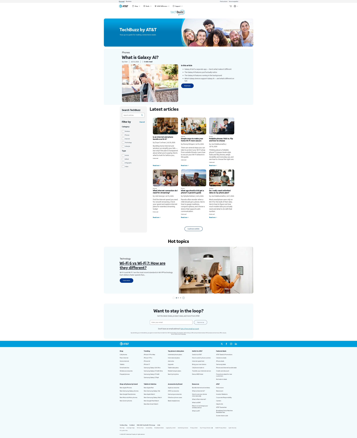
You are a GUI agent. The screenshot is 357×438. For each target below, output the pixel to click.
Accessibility (149, 427)
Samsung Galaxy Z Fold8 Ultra (153, 371)
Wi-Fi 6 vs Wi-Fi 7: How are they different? (142, 265)
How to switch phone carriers (201, 358)
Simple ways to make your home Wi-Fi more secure (192, 139)
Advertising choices (183, 427)
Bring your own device (199, 364)
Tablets (122, 364)
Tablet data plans (173, 368)
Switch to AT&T (197, 354)
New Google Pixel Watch (151, 401)
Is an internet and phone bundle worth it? (163, 138)
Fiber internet (124, 358)
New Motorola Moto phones (128, 397)
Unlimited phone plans (175, 354)
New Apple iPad (149, 388)
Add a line (171, 361)
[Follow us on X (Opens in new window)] (221, 344)
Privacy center (194, 427)
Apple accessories (173, 388)
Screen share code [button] (222, 415)
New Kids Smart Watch (151, 404)
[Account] (236, 6)
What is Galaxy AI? (140, 57)
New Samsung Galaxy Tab (152, 391)
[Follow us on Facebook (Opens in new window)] (226, 344)
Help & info (219, 404)
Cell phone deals (221, 358)
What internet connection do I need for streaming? (165, 191)
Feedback (132, 425)
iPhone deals (220, 361)
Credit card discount (222, 371)
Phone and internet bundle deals (226, 368)
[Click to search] (142, 115)
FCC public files (124, 430)
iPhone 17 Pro (148, 358)
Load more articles (193, 229)
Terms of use (140, 427)
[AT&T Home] (123, 6)
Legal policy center (171, 427)
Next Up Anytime (173, 374)
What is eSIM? (196, 402)
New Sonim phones (126, 401)
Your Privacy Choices (205, 427)
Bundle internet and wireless (201, 388)
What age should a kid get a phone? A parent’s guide (192, 191)
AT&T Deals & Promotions (224, 354)
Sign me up (200, 322)
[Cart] (230, 6)
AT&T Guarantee (221, 407)
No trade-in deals (221, 379)
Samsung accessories (175, 394)
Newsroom (219, 391)
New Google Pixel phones (128, 394)
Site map (122, 427)
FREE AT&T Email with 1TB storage (146, 425)
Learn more (126, 280)
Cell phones (123, 354)
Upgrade (170, 364)
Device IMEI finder (197, 374)
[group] (130, 351)
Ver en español (233, 1)
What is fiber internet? (199, 399)
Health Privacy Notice (220, 427)
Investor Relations (222, 394)
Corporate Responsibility (224, 397)
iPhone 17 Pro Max (149, 354)
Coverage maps (131, 427)
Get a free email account (189, 329)
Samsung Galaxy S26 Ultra (152, 368)
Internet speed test (198, 361)
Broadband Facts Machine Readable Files (224, 411)
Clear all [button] (142, 122)
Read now (187, 86)
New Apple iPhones (126, 388)
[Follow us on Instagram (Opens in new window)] (231, 344)
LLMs (158, 425)
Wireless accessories (126, 371)
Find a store (223, 1)
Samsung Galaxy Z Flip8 (151, 377)
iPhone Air (147, 361)
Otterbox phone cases (175, 397)
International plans (174, 358)
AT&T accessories (173, 391)
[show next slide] (183, 298)
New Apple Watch (149, 394)
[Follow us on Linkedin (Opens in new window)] (235, 344)
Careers (218, 401)
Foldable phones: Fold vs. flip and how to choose (221, 139)
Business (128, 1)
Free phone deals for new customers (224, 375)
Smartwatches (124, 368)
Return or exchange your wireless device (200, 406)
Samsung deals (221, 364)
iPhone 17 (147, 364)
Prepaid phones (125, 374)
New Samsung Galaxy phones (129, 391)
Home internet (124, 361)
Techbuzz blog (123, 425)
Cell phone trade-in (198, 368)
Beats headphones (174, 401)
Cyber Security (232, 427)
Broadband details (159, 427)
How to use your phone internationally (199, 395)
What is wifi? (196, 411)
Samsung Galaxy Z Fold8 (151, 374)
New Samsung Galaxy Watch (153, 397)
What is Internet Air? (198, 391)
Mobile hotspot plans (174, 371)
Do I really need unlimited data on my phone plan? (219, 191)
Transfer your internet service (201, 371)
